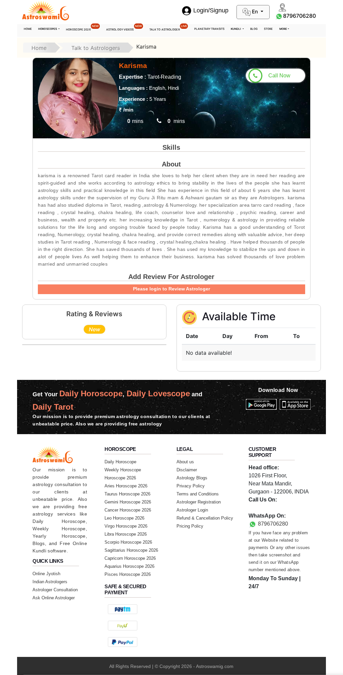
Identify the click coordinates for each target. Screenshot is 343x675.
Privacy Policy (191, 485)
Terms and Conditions (198, 493)
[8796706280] (279, 15)
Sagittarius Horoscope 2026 (131, 550)
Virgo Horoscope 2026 (126, 526)
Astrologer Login (192, 510)
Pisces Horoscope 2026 (128, 574)
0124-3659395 (266, 508)
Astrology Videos (124, 27)
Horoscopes (48, 28)
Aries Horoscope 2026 (126, 485)
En (255, 11)
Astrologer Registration (199, 501)
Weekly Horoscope (123, 469)
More (283, 28)
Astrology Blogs (192, 477)
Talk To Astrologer (168, 27)
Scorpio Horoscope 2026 (128, 542)
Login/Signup (210, 10)
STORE (268, 28)
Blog (254, 28)
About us (185, 461)
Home (28, 28)
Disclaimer (187, 469)
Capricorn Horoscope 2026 (130, 558)
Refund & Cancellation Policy (205, 518)
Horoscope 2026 (82, 27)
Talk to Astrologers (95, 48)
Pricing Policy (190, 526)
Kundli (236, 28)
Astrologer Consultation (55, 589)
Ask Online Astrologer (53, 597)
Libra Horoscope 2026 (126, 534)
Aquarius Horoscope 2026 (129, 566)
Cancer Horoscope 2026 (128, 510)
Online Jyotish (46, 573)
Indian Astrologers (49, 581)
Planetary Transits (209, 28)
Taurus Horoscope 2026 (127, 493)
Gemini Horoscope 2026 (128, 501)
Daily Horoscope (120, 461)
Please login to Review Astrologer (171, 288)
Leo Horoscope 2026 (124, 518)
